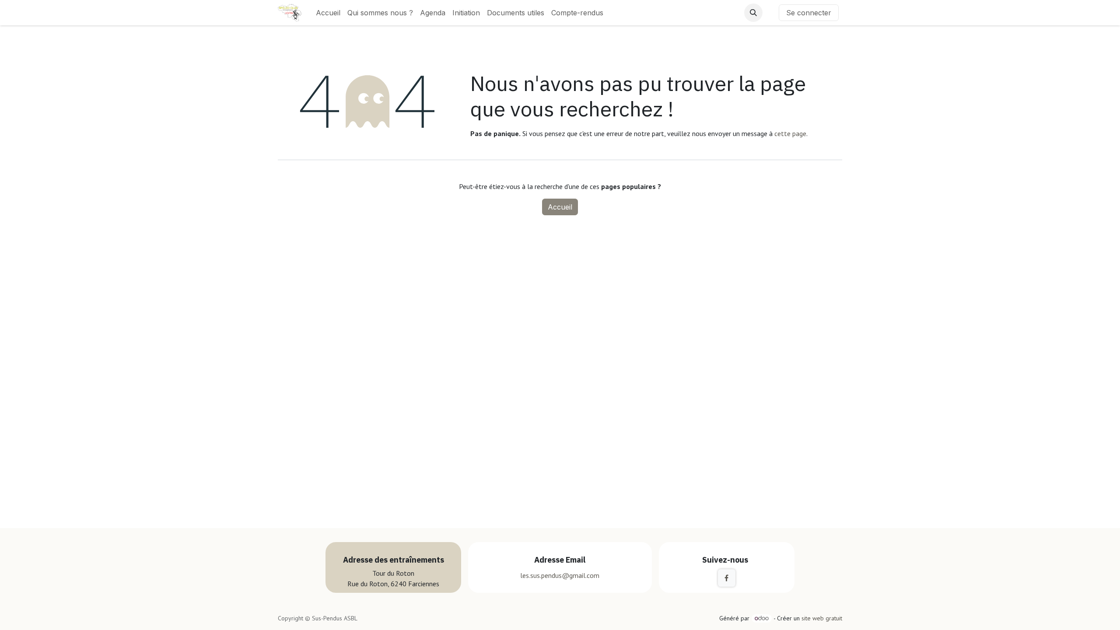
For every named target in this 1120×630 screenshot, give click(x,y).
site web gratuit (822, 618)
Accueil (560, 207)
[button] (753, 13)
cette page (790, 133)
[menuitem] (328, 12)
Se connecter (808, 12)
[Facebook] (726, 578)
